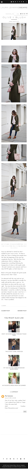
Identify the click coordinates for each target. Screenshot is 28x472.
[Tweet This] (20, 13)
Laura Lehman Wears (11, 465)
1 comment (3, 305)
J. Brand (25, 244)
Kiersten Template (21, 465)
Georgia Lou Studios (12, 466)
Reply (25, 411)
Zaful (4, 244)
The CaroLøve (9, 396)
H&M (11, 244)
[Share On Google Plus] (24, 13)
